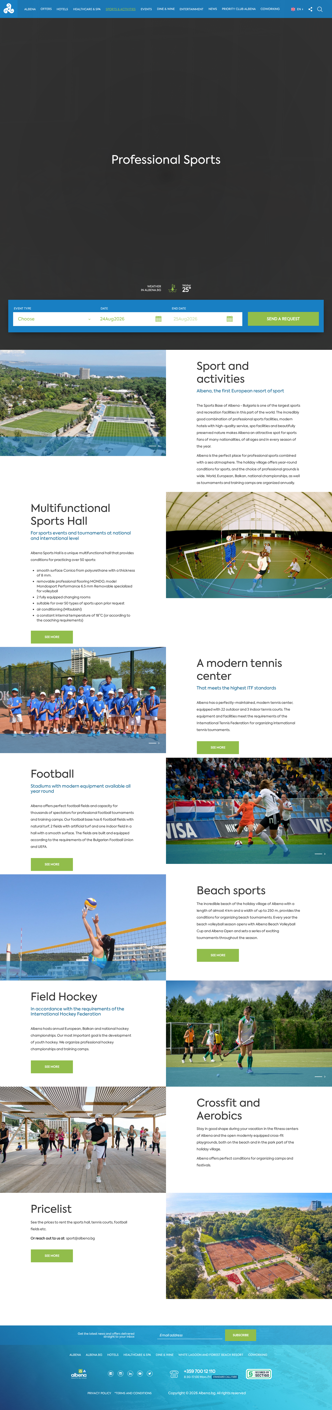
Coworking (270, 9)
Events (146, 9)
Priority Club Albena (239, 9)
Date (104, 308)
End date (179, 308)
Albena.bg (94, 1355)
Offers (46, 9)
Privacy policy (99, 1393)
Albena (30, 9)
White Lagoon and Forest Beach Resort (210, 1355)
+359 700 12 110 (199, 1371)
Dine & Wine (166, 9)
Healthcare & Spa (87, 9)
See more (52, 637)
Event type (22, 308)
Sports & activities (121, 9)
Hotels (62, 9)
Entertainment (191, 9)
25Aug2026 (185, 319)
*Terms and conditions (133, 1393)
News (213, 9)
